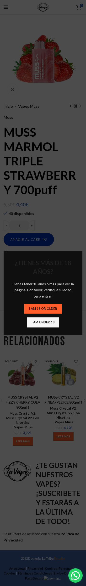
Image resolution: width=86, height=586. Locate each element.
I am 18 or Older (43, 308)
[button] (75, 575)
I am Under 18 (43, 322)
